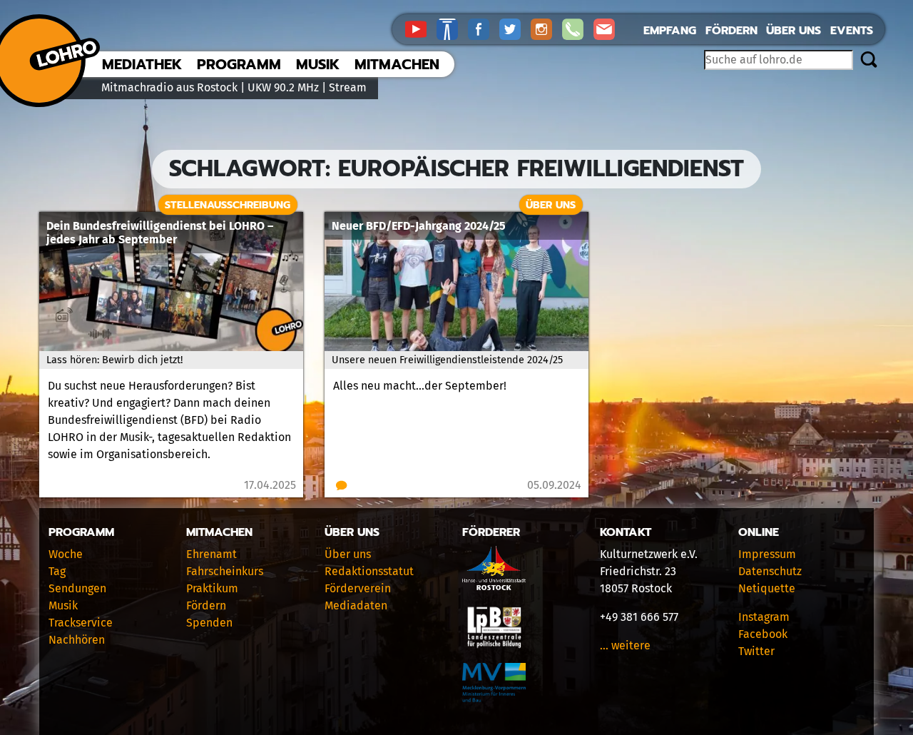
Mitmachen (397, 64)
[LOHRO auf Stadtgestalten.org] (452, 28)
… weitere (625, 645)
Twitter (756, 651)
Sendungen (77, 588)
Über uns (793, 30)
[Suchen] (868, 60)
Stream (348, 87)
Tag (57, 571)
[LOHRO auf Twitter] (515, 28)
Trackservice (81, 622)
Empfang (669, 30)
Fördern (731, 30)
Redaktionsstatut (369, 571)
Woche (66, 554)
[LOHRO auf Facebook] (483, 28)
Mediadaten (356, 605)
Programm (239, 64)
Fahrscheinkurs (224, 571)
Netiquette (766, 588)
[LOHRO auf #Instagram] (546, 28)
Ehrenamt (211, 554)
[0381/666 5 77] (577, 28)
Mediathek (142, 64)
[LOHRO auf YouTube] (421, 28)
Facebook (762, 634)
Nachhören (77, 640)
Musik (318, 64)
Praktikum (212, 588)
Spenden (209, 622)
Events (851, 30)
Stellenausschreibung (227, 205)
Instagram (764, 617)
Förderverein (358, 588)
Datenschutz (770, 571)
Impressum (767, 554)
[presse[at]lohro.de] (607, 28)
